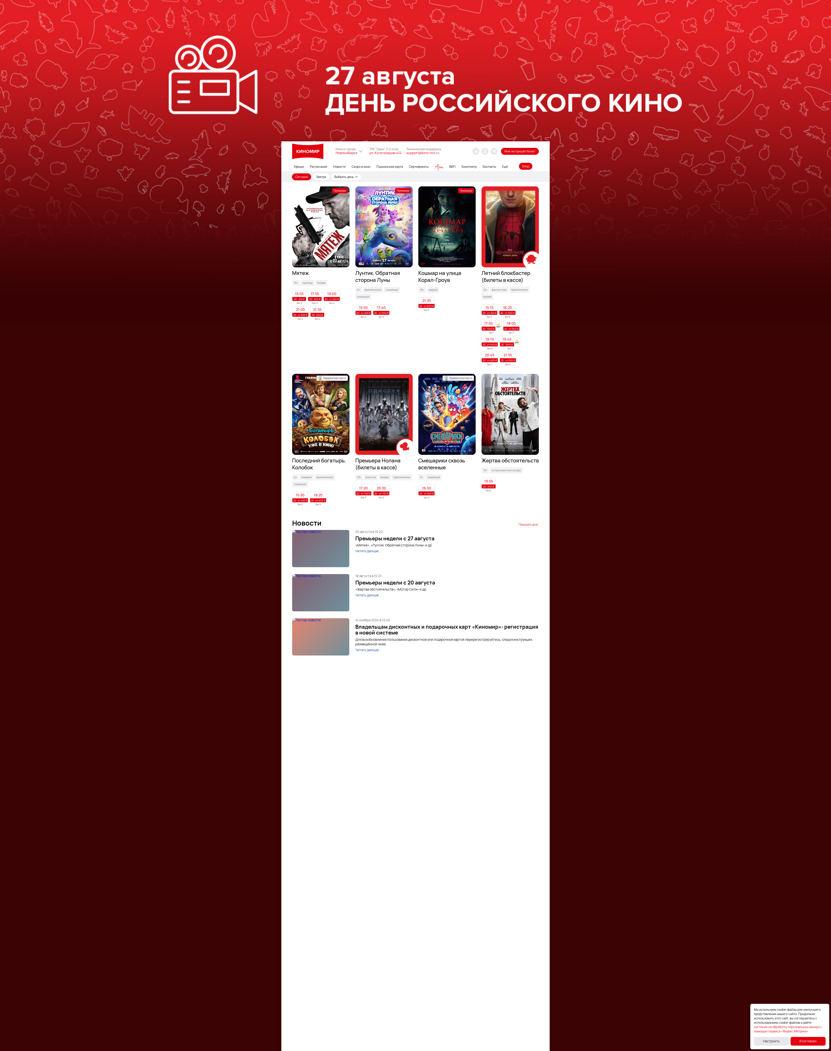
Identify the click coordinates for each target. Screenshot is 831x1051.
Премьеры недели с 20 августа (395, 583)
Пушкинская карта (389, 167)
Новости (339, 167)
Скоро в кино (361, 167)
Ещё (505, 167)
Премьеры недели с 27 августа (395, 538)
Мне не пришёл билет (519, 151)
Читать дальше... (368, 551)
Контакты (489, 167)
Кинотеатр (469, 167)
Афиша (299, 167)
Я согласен (808, 1041)
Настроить (771, 1041)
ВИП (452, 167)
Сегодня (301, 177)
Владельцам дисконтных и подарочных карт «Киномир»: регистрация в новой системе (446, 630)
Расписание (318, 167)
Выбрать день (344, 177)
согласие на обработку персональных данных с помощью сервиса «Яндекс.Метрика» (788, 1029)
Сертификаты (418, 167)
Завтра (321, 177)
